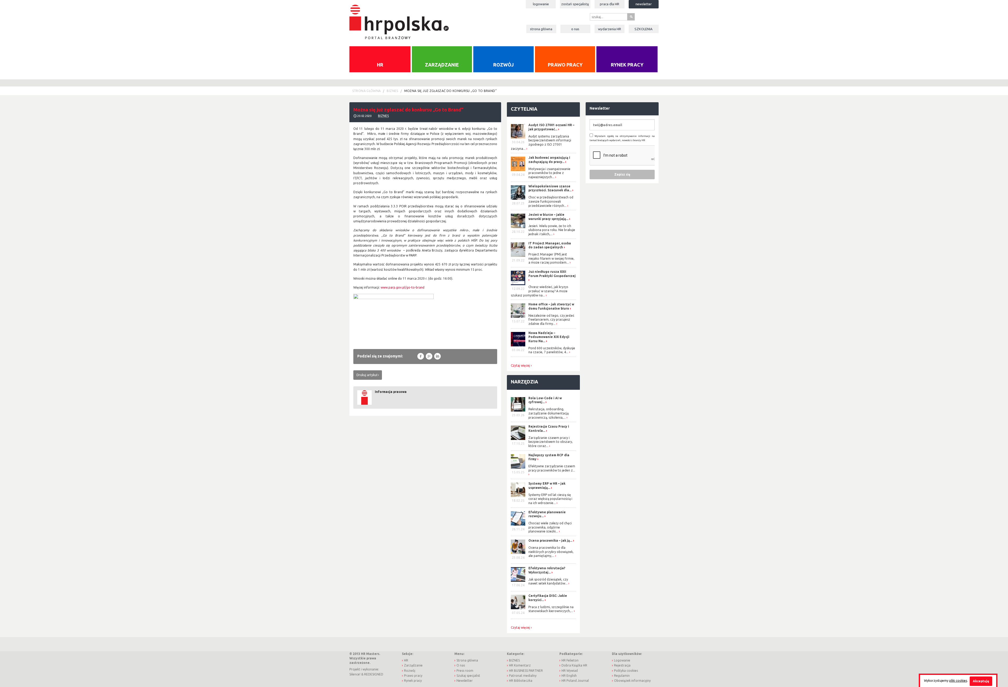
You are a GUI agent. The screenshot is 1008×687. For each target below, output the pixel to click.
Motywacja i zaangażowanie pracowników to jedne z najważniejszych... (549, 173)
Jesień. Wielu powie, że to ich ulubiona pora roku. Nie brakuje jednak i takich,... (551, 230)
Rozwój (503, 64)
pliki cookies (958, 680)
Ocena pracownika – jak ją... (550, 540)
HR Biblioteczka (520, 680)
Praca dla (609, 4)
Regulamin (622, 675)
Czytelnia (524, 108)
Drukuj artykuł (366, 375)
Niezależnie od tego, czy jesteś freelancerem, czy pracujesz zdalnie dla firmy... (551, 319)
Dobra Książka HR (574, 665)
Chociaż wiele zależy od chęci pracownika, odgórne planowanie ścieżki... (550, 527)
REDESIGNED (373, 674)
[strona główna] (398, 19)
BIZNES (392, 91)
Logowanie (541, 4)
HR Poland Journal (575, 680)
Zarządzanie (442, 64)
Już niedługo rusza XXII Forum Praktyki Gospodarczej (552, 274)
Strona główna (541, 29)
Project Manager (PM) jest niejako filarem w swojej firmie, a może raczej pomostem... (551, 258)
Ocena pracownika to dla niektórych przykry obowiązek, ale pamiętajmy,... (551, 551)
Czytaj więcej (520, 365)
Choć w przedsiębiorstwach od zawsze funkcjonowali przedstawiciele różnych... (550, 201)
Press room (464, 670)
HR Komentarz (520, 665)
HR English (569, 675)
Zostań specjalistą (575, 4)
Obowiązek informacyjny (632, 680)
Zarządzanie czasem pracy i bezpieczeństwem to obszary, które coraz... (550, 442)
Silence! (354, 674)
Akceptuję (981, 681)
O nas (575, 29)
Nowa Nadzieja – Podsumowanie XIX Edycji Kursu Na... (548, 337)
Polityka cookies (626, 670)
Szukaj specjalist (468, 675)
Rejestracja (622, 665)
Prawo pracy (565, 64)
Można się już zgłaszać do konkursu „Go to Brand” (450, 91)
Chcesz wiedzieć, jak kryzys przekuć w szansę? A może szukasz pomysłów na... (539, 291)
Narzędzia (524, 381)
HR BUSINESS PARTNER (526, 670)
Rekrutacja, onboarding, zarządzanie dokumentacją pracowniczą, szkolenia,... (548, 413)
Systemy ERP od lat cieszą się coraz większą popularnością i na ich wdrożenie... (550, 499)
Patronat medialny (523, 675)
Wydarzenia (609, 29)
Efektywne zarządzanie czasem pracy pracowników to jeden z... (551, 468)
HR (380, 64)
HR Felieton (570, 660)
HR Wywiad (569, 670)
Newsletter (644, 4)
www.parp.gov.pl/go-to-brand (402, 287)
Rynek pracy (627, 64)
